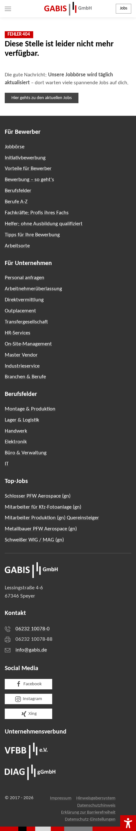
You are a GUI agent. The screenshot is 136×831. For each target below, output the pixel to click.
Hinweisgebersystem (95, 798)
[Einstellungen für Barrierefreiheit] (128, 823)
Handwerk (16, 431)
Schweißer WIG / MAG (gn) (34, 540)
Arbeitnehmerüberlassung (33, 289)
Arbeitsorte (17, 246)
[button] (8, 8)
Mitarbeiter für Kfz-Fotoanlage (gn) (43, 507)
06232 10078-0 (32, 629)
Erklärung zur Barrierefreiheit (88, 812)
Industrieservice (22, 366)
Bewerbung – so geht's (29, 179)
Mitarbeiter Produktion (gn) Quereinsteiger (52, 518)
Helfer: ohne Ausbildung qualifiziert (44, 224)
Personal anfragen (24, 277)
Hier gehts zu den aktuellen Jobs (41, 98)
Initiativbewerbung (25, 158)
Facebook (32, 684)
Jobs (123, 8)
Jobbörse (14, 147)
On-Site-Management (28, 344)
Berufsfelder (18, 190)
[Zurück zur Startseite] (68, 8)
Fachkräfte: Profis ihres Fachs (37, 212)
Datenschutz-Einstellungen (90, 819)
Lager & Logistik (22, 420)
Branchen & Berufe (25, 377)
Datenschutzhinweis (96, 805)
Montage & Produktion (30, 409)
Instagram (32, 699)
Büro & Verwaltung (25, 453)
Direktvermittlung (24, 300)
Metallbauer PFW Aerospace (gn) (41, 529)
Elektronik (16, 442)
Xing (32, 713)
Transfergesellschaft (26, 322)
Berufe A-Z (16, 201)
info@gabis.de (31, 650)
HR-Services (17, 333)
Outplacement (20, 311)
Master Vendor (21, 355)
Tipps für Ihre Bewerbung (32, 235)
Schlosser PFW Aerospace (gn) (38, 496)
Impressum (60, 798)
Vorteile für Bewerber (28, 168)
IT (7, 464)
